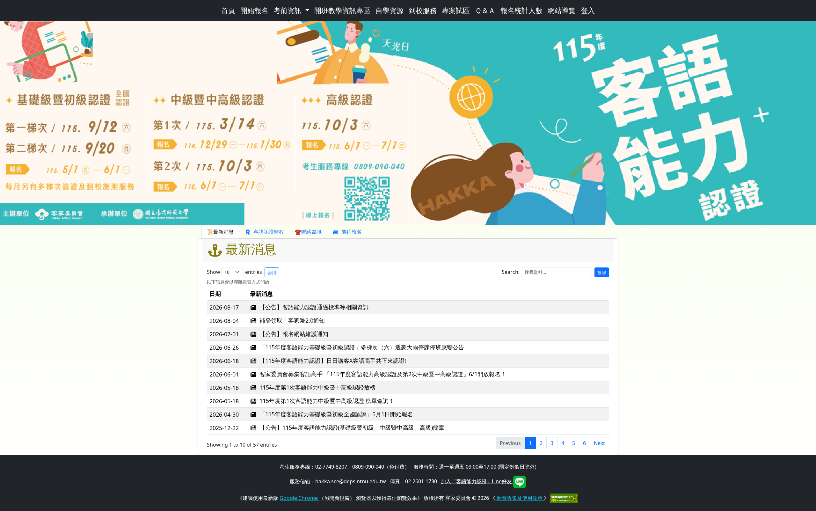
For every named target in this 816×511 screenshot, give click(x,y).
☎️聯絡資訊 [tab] (308, 231)
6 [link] (584, 443)
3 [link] (551, 443)
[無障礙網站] (564, 497)
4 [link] (562, 443)
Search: (554, 271)
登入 (588, 10)
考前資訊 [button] (288, 10)
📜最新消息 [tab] (220, 231)
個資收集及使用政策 (519, 497)
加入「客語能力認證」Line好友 (477, 481)
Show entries (241, 271)
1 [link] (530, 443)
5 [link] (573, 443)
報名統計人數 (521, 10)
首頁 (228, 10)
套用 (271, 272)
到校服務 (423, 10)
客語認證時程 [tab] (268, 231)
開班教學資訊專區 (342, 10)
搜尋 (601, 272)
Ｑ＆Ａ (485, 10)
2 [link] (541, 443)
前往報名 (351, 231)
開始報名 (254, 10)
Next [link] (599, 443)
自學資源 (389, 10)
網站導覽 (562, 10)
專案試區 (456, 10)
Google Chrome (299, 497)
